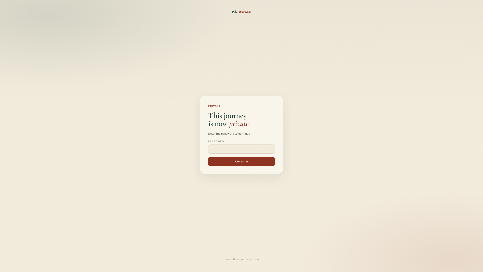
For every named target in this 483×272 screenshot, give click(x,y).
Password (216, 141)
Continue (241, 161)
